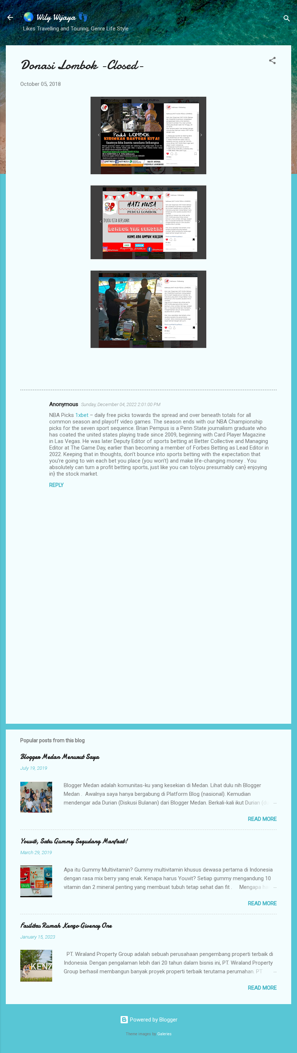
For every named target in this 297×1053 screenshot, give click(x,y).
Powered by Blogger (153, 1019)
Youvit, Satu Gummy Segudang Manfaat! (73, 841)
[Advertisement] (148, 656)
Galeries (164, 1034)
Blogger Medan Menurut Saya (59, 756)
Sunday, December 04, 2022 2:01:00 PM (120, 404)
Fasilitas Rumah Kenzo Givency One (66, 925)
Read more (262, 819)
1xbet (81, 415)
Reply (56, 485)
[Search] (287, 20)
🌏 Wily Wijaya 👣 (55, 17)
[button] (272, 61)
